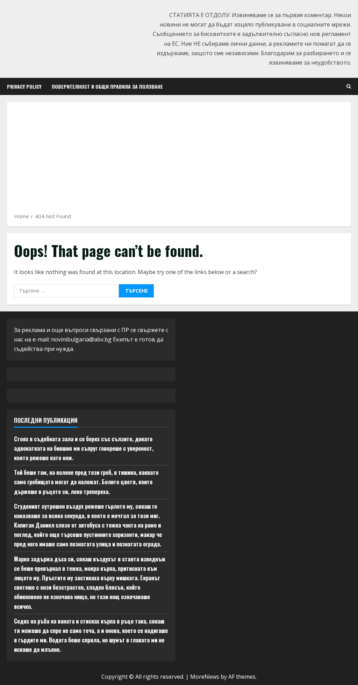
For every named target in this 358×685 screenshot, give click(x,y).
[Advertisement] (179, 159)
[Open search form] (348, 86)
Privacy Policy (24, 86)
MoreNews (204, 676)
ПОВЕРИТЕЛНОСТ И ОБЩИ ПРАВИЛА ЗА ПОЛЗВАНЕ (107, 86)
